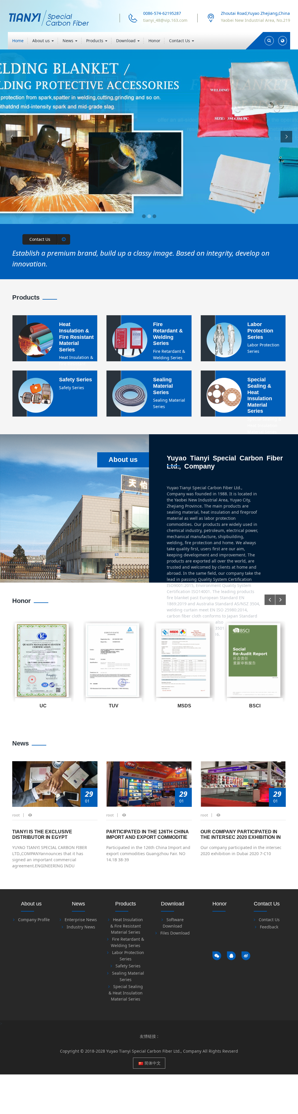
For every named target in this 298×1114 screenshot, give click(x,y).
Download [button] (126, 40)
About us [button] (41, 40)
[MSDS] (114, 662)
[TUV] (43, 662)
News (20, 743)
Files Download (175, 933)
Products (26, 297)
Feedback (269, 927)
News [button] (68, 40)
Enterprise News (81, 919)
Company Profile (34, 919)
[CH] (255, 662)
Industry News (81, 927)
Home (18, 40)
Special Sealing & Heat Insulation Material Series (126, 993)
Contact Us (269, 919)
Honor (154, 40)
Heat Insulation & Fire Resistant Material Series (126, 926)
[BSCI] (185, 662)
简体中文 (152, 1063)
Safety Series (128, 966)
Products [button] (95, 40)
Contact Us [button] (180, 40)
